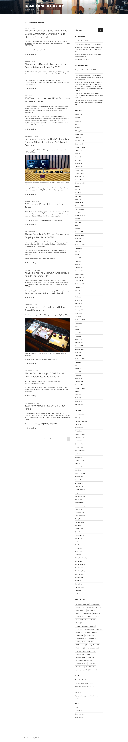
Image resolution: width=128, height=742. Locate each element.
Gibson (79, 629)
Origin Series (94, 645)
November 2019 (79, 352)
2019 (36, 220)
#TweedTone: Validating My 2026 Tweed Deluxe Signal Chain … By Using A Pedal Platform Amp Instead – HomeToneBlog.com (88, 84)
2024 (60, 220)
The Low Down (79, 567)
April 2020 (78, 336)
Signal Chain (78, 551)
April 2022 (78, 261)
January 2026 (79, 134)
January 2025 (79, 170)
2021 (46, 220)
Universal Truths (79, 587)
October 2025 (79, 144)
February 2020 (79, 342)
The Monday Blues (80, 571)
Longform (78, 493)
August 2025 (78, 150)
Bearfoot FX (80, 610)
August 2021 (78, 287)
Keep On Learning (80, 473)
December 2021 (79, 274)
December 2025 (79, 137)
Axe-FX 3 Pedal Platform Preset (84, 683)
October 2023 (79, 212)
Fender (79, 620)
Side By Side (78, 548)
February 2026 (79, 131)
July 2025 (77, 153)
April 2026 (78, 127)
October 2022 (79, 241)
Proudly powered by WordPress (33, 738)
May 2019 (78, 372)
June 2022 (78, 254)
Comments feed (79, 714)
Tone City (80, 667)
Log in (76, 707)
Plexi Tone (78, 525)
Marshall (92, 638)
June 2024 (78, 192)
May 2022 (78, 258)
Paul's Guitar (80, 648)
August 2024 (78, 186)
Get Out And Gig (79, 460)
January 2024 (79, 202)
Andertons (95, 604)
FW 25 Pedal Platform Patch (85, 626)
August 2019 (78, 362)
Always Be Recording (81, 421)
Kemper (79, 632)
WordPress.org (79, 717)
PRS (78, 651)
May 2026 (78, 124)
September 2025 (80, 147)
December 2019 (79, 349)
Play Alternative (79, 522)
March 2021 (78, 300)
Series (77, 541)
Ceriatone (80, 616)
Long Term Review (80, 489)
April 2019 (78, 375)
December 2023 (79, 206)
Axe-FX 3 (80, 607)
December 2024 (79, 173)
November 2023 (79, 209)
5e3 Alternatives (79, 414)
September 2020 (80, 320)
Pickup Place (78, 519)
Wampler (93, 670)
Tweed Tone (78, 584)
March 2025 (78, 163)
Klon (87, 632)
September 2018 (80, 388)
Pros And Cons (79, 528)
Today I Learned (79, 574)
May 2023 (78, 222)
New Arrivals (78, 509)
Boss (78, 613)
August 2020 (78, 323)
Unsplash (77, 698)
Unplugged (78, 590)
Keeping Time (79, 476)
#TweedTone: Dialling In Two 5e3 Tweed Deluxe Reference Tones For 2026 (89, 88)
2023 (55, 220)
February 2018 (79, 404)
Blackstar (91, 610)
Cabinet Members (80, 434)
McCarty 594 (81, 641)
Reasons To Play (79, 535)
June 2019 (78, 368)
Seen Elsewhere (89, 651)
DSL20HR (97, 616)
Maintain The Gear (80, 496)
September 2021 (79, 284)
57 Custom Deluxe (82, 604)
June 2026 (78, 121)
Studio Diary (78, 554)
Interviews (78, 470)
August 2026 (78, 114)
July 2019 (77, 365)
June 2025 (78, 157)
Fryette (79, 623)
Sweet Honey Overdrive (84, 660)
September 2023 (80, 215)
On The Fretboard (80, 512)
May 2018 (78, 394)
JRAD (99, 629)
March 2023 (78, 228)
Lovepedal (89, 635)
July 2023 (77, 219)
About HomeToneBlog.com (82, 680)
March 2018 (78, 401)
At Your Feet (78, 431)
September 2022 (80, 245)
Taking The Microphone (81, 558)
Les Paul (79, 635)
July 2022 (77, 251)
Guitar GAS (78, 463)
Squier (89, 654)
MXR (90, 641)
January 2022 (79, 271)
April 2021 (78, 297)
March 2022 (78, 264)
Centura (96, 613)
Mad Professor (81, 638)
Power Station (93, 648)
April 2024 (78, 199)
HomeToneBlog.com (45, 6)
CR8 (88, 616)
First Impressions (80, 450)
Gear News (78, 453)
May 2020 (78, 333)
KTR (94, 632)
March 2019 (78, 378)
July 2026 (77, 118)
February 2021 (79, 303)
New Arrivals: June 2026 (82, 59)
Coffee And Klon (79, 437)
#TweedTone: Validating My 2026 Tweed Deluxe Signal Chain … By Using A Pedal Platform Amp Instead (45, 33)
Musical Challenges (80, 506)
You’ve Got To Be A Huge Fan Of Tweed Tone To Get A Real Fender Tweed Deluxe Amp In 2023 (46, 283)
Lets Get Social (79, 483)
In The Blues (89, 629)
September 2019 (80, 359)
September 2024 (80, 183)
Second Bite (78, 538)
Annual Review (79, 427)
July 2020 (78, 326)
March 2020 (78, 339)
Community (78, 440)
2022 (50, 220)
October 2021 (79, 280)
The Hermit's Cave (80, 564)
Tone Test (78, 580)
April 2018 (78, 398)
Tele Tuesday (78, 561)
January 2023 (79, 232)
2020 (41, 220)
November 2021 (79, 277)
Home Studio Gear (80, 467)
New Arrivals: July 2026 (81, 41)
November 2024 (79, 176)
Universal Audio (81, 670)
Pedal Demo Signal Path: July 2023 (84, 686)
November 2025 (79, 140)
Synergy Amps (81, 663)
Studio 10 (91, 657)
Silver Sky (80, 654)
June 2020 (78, 329)
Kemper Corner (79, 480)
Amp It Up (78, 424)
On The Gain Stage (80, 515)
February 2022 (79, 267)
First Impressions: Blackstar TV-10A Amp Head (88, 44)
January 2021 (79, 306)
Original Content (81, 645)
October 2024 (79, 180)
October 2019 (79, 355)
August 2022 (78, 248)
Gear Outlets (78, 457)
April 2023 (78, 225)
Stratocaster (81, 657)
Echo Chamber (79, 447)
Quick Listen (78, 532)
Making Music (79, 499)
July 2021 (77, 290)
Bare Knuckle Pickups (93, 607)
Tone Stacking (79, 577)
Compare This (79, 444)
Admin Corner (79, 418)
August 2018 (78, 391)
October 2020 (79, 316)
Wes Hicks (93, 696)
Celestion (87, 613)
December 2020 (79, 310)
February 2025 (79, 166)
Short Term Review (80, 545)
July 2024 (77, 189)
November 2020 (79, 313)
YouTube (77, 593)
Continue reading (30, 54)
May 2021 (78, 294)
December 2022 (79, 235)
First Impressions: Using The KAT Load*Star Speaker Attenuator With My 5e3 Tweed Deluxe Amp (47, 142)
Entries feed (78, 710)
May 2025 (78, 160)
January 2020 (79, 346)
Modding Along (79, 502)
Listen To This (79, 486)
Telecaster (93, 663)
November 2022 (79, 238)
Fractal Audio (90, 620)
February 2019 (79, 381)
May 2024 (78, 196)
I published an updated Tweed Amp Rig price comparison (50, 242)
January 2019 (79, 385)
